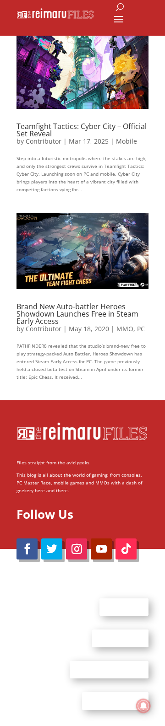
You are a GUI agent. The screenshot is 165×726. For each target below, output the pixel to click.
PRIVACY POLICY (115, 700)
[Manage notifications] (143, 706)
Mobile (126, 141)
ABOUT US (124, 606)
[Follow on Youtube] (101, 548)
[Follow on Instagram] (76, 548)
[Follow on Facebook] (27, 548)
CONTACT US (120, 638)
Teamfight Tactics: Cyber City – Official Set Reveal (81, 130)
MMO (124, 328)
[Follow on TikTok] (126, 548)
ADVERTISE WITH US (109, 669)
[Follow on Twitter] (51, 548)
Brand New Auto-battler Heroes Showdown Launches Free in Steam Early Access (77, 313)
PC (141, 328)
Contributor (43, 141)
